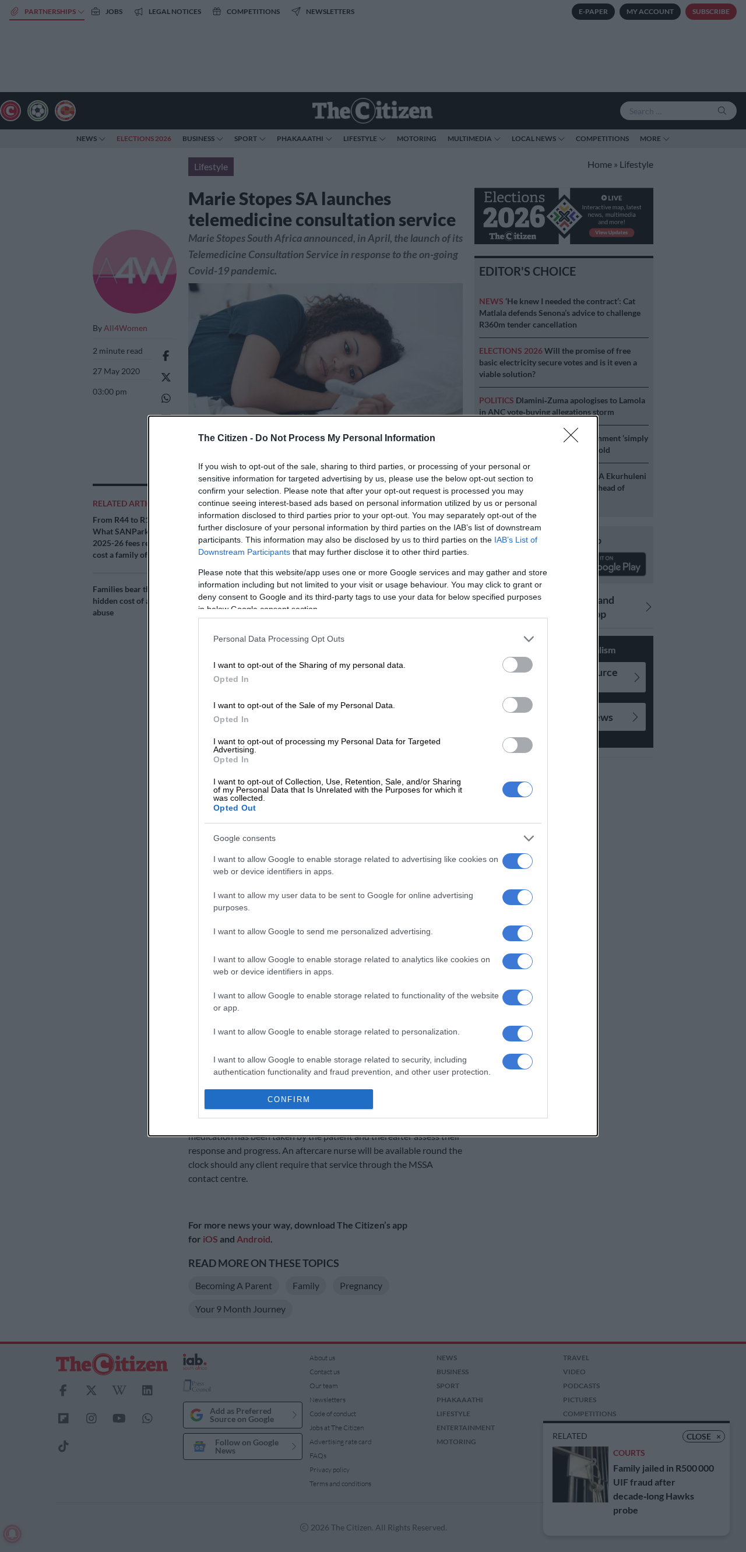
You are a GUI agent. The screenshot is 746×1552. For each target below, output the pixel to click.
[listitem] (373, 639)
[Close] (575, 439)
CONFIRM (289, 1099)
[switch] (517, 665)
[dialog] (373, 776)
